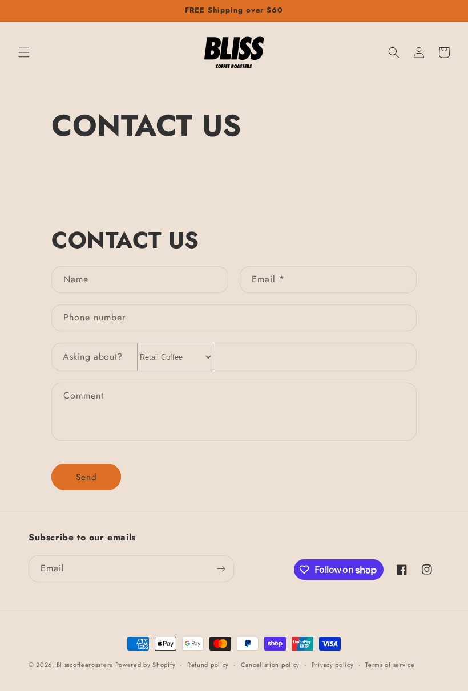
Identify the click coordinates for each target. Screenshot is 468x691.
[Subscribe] (220, 568)
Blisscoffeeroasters (84, 664)
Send (86, 477)
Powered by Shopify (145, 664)
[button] (24, 52)
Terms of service (389, 664)
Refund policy (208, 664)
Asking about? (93, 356)
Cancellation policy (270, 664)
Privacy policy (333, 664)
